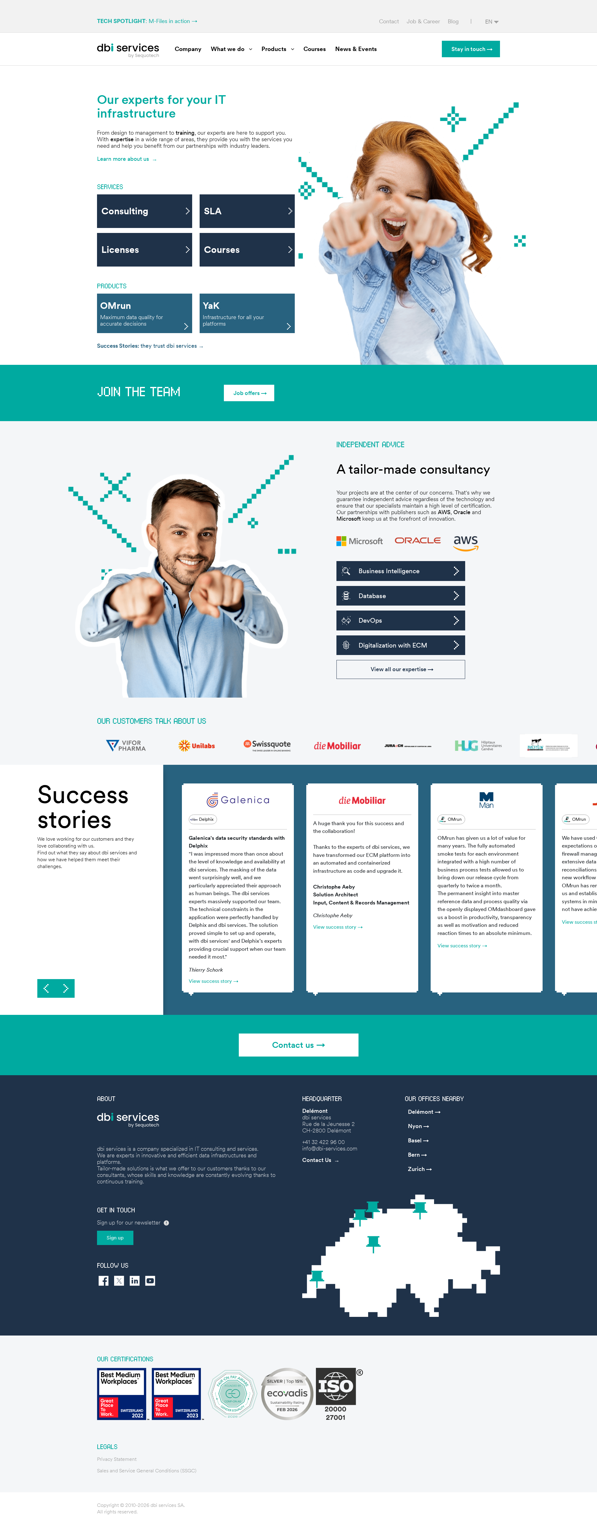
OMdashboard (505, 909)
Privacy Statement (117, 1459)
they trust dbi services (147, 345)
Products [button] (273, 49)
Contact (389, 21)
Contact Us (316, 1160)
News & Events (356, 49)
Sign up (115, 1238)
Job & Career (423, 21)
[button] (249, 393)
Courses (314, 49)
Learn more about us (123, 159)
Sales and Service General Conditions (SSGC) (147, 1471)
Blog (453, 21)
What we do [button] (227, 49)
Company (188, 49)
